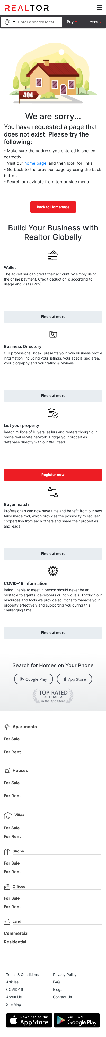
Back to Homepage (53, 207)
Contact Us (62, 997)
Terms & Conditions (22, 974)
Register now (53, 474)
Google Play (36, 679)
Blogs (57, 989)
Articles (12, 982)
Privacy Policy (65, 974)
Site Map (13, 1004)
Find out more (53, 316)
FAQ (56, 982)
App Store (77, 679)
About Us (14, 997)
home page (35, 163)
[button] (94, 21)
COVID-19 (14, 989)
